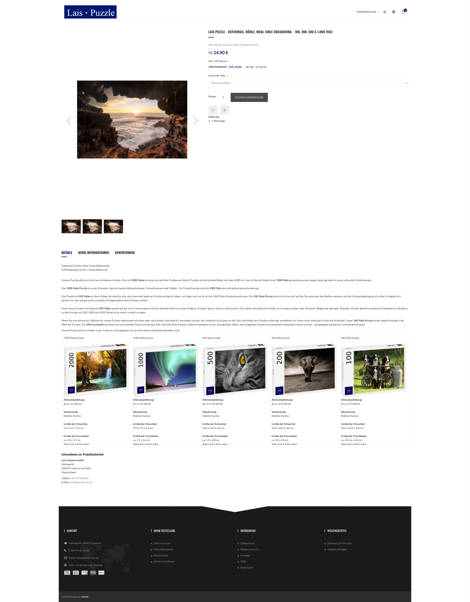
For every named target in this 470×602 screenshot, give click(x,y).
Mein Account (162, 543)
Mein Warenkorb (163, 549)
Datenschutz (248, 543)
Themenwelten (366, 11)
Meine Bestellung (164, 530)
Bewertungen (125, 252)
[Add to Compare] (224, 110)
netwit (84, 596)
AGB (243, 561)
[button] (69, 120)
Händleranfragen (337, 549)
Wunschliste (161, 555)
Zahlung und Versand (339, 543)
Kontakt (72, 530)
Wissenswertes (336, 530)
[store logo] (90, 11)
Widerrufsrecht (249, 549)
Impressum (247, 567)
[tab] (67, 254)
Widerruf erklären (164, 561)
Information (248, 530)
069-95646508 (79, 478)
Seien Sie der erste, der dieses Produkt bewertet (233, 44)
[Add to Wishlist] (213, 110)
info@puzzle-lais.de (81, 482)
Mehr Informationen (93, 252)
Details (67, 252)
